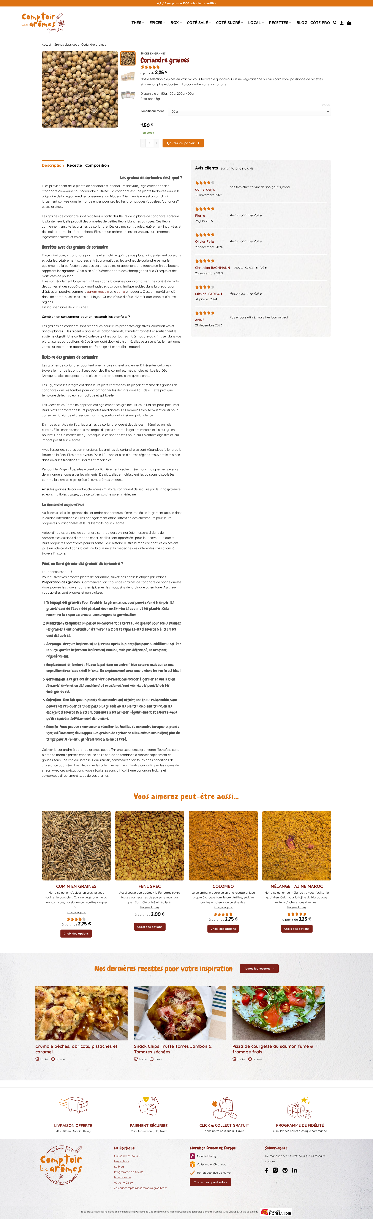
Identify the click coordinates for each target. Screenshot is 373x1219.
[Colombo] (223, 845)
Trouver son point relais (210, 1182)
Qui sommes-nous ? (127, 1156)
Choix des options (76, 933)
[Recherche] (335, 22)
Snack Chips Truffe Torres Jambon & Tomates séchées (173, 1048)
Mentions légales (168, 1211)
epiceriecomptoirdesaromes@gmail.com (140, 1188)
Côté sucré (228, 22)
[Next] (111, 89)
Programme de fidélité (128, 1172)
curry (121, 291)
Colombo (223, 886)
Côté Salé (197, 22)
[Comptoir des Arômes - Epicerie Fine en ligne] (43, 23)
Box (175, 22)
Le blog (119, 1166)
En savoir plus (76, 912)
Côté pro (320, 22)
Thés (136, 22)
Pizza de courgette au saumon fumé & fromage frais (272, 1048)
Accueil (47, 44)
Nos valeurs (121, 1161)
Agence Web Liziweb (225, 1211)
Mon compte (122, 1177)
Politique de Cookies (146, 1211)
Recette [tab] (74, 165)
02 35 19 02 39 (123, 1182)
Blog (302, 22)
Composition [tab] (97, 165)
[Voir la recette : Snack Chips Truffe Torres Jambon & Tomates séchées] (180, 1013)
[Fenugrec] (149, 845)
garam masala (98, 291)
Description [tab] (53, 165)
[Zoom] (47, 122)
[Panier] (349, 22)
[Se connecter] (342, 22)
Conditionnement (152, 111)
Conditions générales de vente (195, 1211)
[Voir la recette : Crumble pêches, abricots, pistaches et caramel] (81, 1013)
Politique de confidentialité (119, 1211)
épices (156, 22)
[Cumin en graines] (76, 845)
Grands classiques (66, 44)
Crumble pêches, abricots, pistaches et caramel (76, 1048)
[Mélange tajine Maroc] (296, 845)
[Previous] (49, 89)
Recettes (278, 22)
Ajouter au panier (180, 143)
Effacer (326, 104)
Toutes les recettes (257, 968)
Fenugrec (150, 886)
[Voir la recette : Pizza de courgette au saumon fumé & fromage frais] (278, 1013)
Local (254, 22)
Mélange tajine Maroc (297, 886)
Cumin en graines (76, 886)
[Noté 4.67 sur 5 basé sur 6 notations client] (236, 67)
